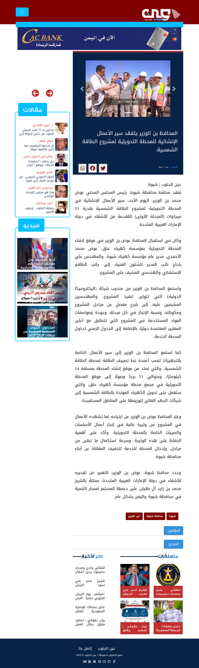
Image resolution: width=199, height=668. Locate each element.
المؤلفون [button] (173, 530)
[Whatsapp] (95, 661)
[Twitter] (109, 661)
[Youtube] (104, 661)
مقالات (32, 109)
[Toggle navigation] (22, 12)
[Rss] (90, 661)
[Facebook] (114, 661)
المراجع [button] (173, 544)
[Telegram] (99, 661)
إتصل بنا (85, 648)
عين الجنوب (106, 648)
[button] (82, 88)
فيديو (31, 225)
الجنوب (174, 166)
